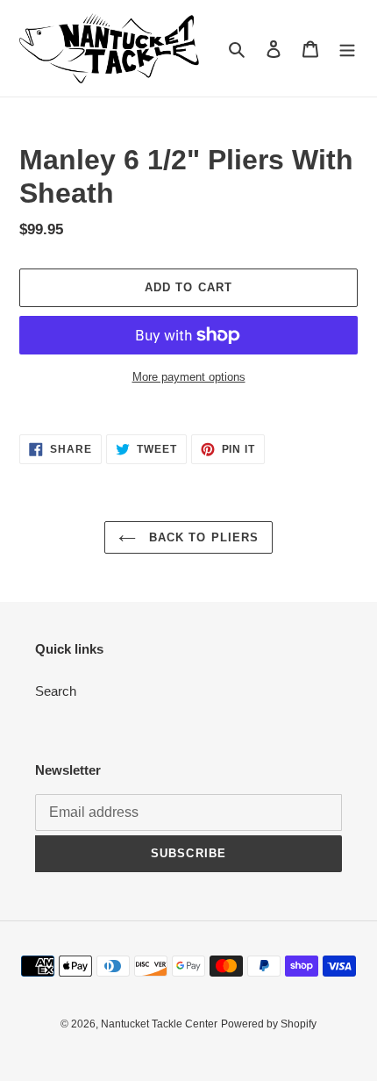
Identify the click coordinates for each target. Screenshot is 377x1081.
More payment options (188, 376)
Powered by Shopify (269, 1024)
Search (55, 691)
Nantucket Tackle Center (159, 1024)
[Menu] (347, 49)
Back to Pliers (202, 537)
